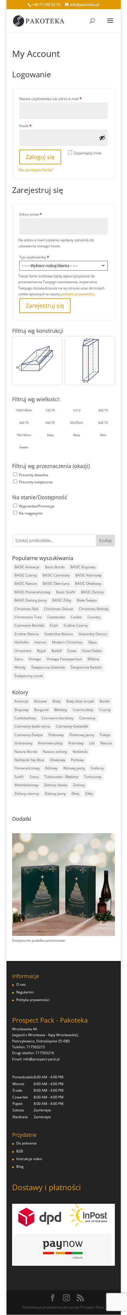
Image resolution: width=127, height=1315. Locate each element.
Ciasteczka (56, 617)
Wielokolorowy (26, 784)
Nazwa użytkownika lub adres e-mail (59, 98)
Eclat (54, 625)
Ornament (22, 650)
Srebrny (97, 768)
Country (93, 617)
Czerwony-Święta (28, 734)
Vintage (35, 658)
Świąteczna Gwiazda (48, 667)
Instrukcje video (29, 1158)
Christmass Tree (28, 617)
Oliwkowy (57, 759)
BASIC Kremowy (88, 575)
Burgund (41, 709)
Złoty (75, 793)
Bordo (105, 701)
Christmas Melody (94, 608)
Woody (20, 667)
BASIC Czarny (25, 575)
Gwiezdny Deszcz (93, 633)
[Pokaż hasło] (102, 138)
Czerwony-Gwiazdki (72, 726)
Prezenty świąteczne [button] (36, 481)
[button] (37, 360)
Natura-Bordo (25, 751)
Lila (92, 743)
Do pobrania (26, 1143)
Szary (34, 776)
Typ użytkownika (34, 257)
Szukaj (105, 540)
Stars (18, 658)
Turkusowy (93, 776)
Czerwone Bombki (29, 625)
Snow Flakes (92, 650)
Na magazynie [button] (31, 513)
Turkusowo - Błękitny (61, 776)
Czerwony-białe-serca (32, 726)
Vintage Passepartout (64, 658)
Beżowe (40, 701)
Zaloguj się (40, 157)
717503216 (44, 1052)
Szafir (19, 776)
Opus (92, 642)
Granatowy (23, 743)
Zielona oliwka (55, 784)
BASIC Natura (25, 583)
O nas (21, 984)
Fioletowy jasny (81, 734)
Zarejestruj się (45, 305)
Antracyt (21, 701)
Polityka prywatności (33, 999)
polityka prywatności (78, 294)
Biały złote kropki (80, 701)
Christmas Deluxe (58, 608)
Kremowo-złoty (50, 743)
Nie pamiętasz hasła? (35, 169)
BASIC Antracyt (26, 566)
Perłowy (77, 759)
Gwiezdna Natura (58, 633)
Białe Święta (87, 600)
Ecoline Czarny (76, 625)
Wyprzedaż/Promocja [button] (36, 506)
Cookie (76, 617)
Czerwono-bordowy (58, 717)
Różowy (51, 768)
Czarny (104, 709)
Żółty (89, 793)
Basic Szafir (65, 592)
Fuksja (105, 734)
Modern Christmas (67, 642)
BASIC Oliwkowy (88, 583)
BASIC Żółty (61, 600)
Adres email (39, 214)
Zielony (79, 784)
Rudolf (56, 650)
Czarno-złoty (83, 709)
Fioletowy (56, 734)
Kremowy (76, 743)
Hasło (34, 125)
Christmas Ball (26, 608)
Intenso (40, 642)
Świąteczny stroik (28, 675)
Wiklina (93, 658)
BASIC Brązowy (82, 566)
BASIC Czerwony (56, 575)
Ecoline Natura (26, 633)
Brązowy (21, 709)
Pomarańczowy (27, 768)
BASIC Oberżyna (56, 583)
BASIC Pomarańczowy (32, 592)
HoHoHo (21, 642)
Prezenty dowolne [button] (33, 474)
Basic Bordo (55, 566)
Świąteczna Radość (86, 667)
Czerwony (87, 717)
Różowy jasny (74, 768)
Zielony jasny (55, 793)
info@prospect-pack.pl (41, 1059)
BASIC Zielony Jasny (30, 600)
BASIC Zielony (92, 592)
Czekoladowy (25, 717)
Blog (20, 1166)
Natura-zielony (55, 751)
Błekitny (60, 709)
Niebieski (80, 751)
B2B (19, 1151)
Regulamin (25, 992)
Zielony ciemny (26, 793)
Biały (57, 701)
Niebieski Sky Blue (29, 759)
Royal (41, 650)
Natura (106, 743)
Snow (71, 650)
